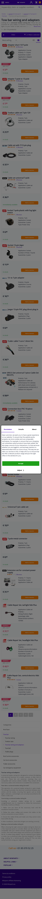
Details (21, 429)
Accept (20, 463)
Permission (8, 429)
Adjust (19, 470)
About (34, 429)
